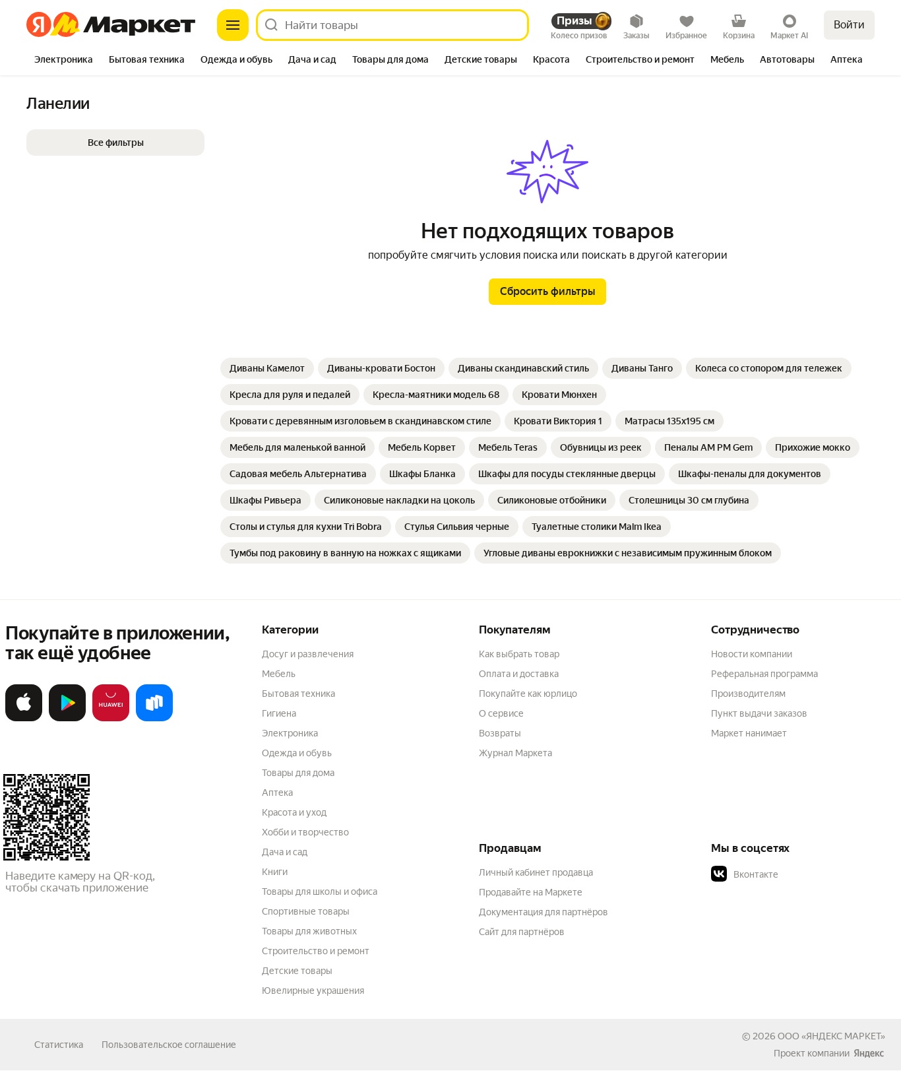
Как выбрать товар (519, 654)
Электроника (290, 733)
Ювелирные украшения (313, 990)
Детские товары (297, 970)
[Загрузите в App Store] (23, 718)
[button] (115, 142)
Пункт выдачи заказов (759, 713)
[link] (267, 368)
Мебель (278, 673)
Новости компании (751, 654)
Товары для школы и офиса (319, 891)
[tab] (63, 61)
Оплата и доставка (519, 673)
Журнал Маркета (515, 753)
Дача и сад (284, 852)
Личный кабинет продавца (536, 872)
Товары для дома (298, 772)
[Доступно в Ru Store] (154, 718)
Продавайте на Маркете (530, 892)
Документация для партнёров (543, 912)
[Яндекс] (868, 1053)
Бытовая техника (298, 693)
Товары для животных (309, 931)
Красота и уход (294, 812)
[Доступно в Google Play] (67, 718)
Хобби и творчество (305, 832)
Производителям (748, 693)
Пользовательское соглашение (169, 1044)
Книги (275, 871)
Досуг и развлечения (308, 654)
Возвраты (500, 733)
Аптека (277, 792)
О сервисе (501, 713)
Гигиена (279, 713)
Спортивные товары (306, 911)
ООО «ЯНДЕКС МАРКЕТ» (831, 1036)
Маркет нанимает (749, 733)
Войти (849, 24)
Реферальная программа (764, 673)
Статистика (58, 1044)
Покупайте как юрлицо (528, 693)
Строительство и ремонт (315, 951)
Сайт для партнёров (522, 931)
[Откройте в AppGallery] (110, 718)
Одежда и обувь (297, 753)
